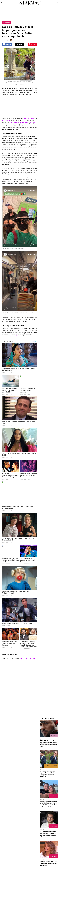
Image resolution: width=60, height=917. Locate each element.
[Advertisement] (30, 16)
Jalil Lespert (6, 120)
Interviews (54, 735)
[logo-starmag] (30, 3)
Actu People (53, 796)
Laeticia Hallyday (29, 118)
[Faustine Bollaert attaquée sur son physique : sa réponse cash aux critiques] (49, 849)
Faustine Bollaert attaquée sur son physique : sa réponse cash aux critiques (48, 863)
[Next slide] (31, 66)
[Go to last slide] (8, 66)
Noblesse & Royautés (51, 765)
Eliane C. (15, 40)
